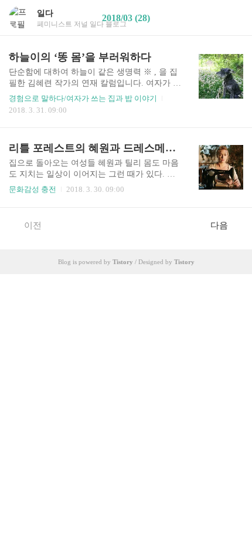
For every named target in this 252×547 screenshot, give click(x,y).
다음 (219, 225)
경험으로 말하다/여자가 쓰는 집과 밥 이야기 (83, 98)
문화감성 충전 (32, 189)
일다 (45, 13)
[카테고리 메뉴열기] (231, 18)
